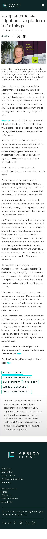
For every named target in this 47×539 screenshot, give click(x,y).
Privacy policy (19, 514)
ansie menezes (11, 382)
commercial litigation (17, 377)
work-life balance (14, 387)
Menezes (6, 120)
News (4, 492)
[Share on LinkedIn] (25, 36)
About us (6, 468)
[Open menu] (43, 5)
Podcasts (6, 495)
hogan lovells (12, 372)
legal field (30, 382)
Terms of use (8, 475)
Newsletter (7, 502)
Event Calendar (9, 498)
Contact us (7, 472)
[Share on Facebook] (12, 36)
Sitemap (5, 482)
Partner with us (9, 488)
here (19, 353)
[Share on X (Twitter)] (18, 36)
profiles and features (16, 392)
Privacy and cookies (12, 479)
